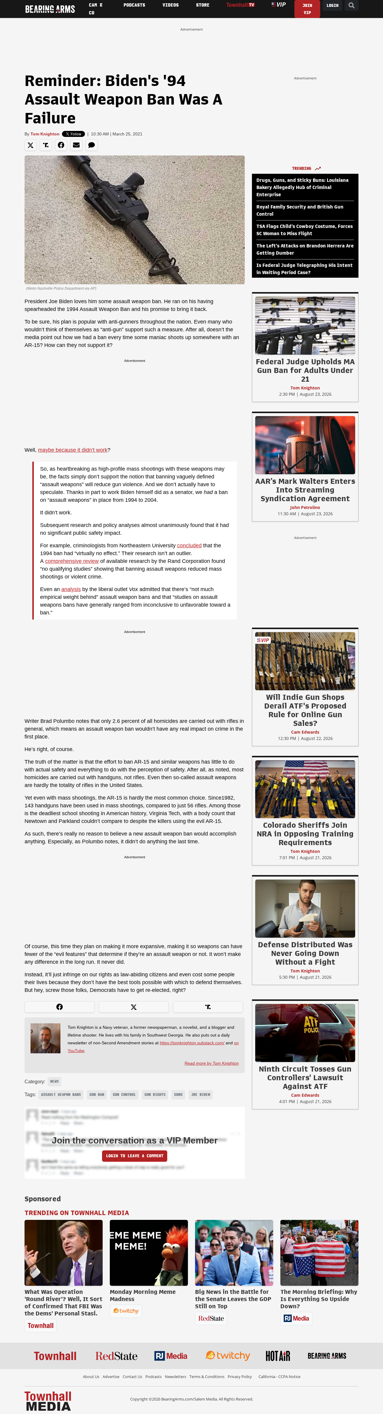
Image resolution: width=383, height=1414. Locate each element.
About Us (91, 1376)
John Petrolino (305, 507)
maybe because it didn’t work (72, 450)
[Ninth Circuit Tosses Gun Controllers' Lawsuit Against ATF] (305, 1032)
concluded (189, 546)
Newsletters (175, 1376)
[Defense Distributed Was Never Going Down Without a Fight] (305, 908)
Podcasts (153, 1376)
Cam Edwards (305, 732)
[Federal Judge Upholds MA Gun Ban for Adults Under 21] (305, 325)
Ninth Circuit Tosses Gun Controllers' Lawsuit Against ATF (305, 1077)
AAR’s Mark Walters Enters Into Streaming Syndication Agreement (305, 489)
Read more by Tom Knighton (212, 1063)
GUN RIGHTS (155, 1094)
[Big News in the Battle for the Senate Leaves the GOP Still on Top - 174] (234, 1253)
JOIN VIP (307, 9)
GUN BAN (96, 1094)
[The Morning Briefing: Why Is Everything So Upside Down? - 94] (319, 1253)
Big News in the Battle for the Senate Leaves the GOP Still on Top (233, 1299)
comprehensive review (72, 561)
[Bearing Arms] (50, 9)
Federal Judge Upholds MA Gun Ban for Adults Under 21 (305, 370)
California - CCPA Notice (279, 1376)
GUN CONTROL (124, 1094)
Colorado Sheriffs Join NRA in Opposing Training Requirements (305, 833)
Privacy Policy (240, 1376)
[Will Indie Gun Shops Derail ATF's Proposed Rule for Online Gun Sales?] (305, 660)
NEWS (54, 1081)
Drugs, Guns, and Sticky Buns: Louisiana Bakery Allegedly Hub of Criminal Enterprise (302, 187)
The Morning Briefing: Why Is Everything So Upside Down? (318, 1299)
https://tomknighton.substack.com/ (192, 1042)
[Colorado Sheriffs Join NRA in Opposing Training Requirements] (305, 789)
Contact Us (132, 1376)
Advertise (111, 1376)
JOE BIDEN (200, 1094)
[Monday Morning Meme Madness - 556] (149, 1253)
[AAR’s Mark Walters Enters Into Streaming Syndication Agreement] (305, 444)
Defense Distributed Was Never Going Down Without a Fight (305, 953)
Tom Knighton (45, 134)
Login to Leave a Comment (134, 1155)
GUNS (178, 1094)
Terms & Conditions (206, 1376)
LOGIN (332, 5)
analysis (71, 589)
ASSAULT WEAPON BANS (61, 1094)
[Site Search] (351, 5)
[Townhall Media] (48, 1401)
